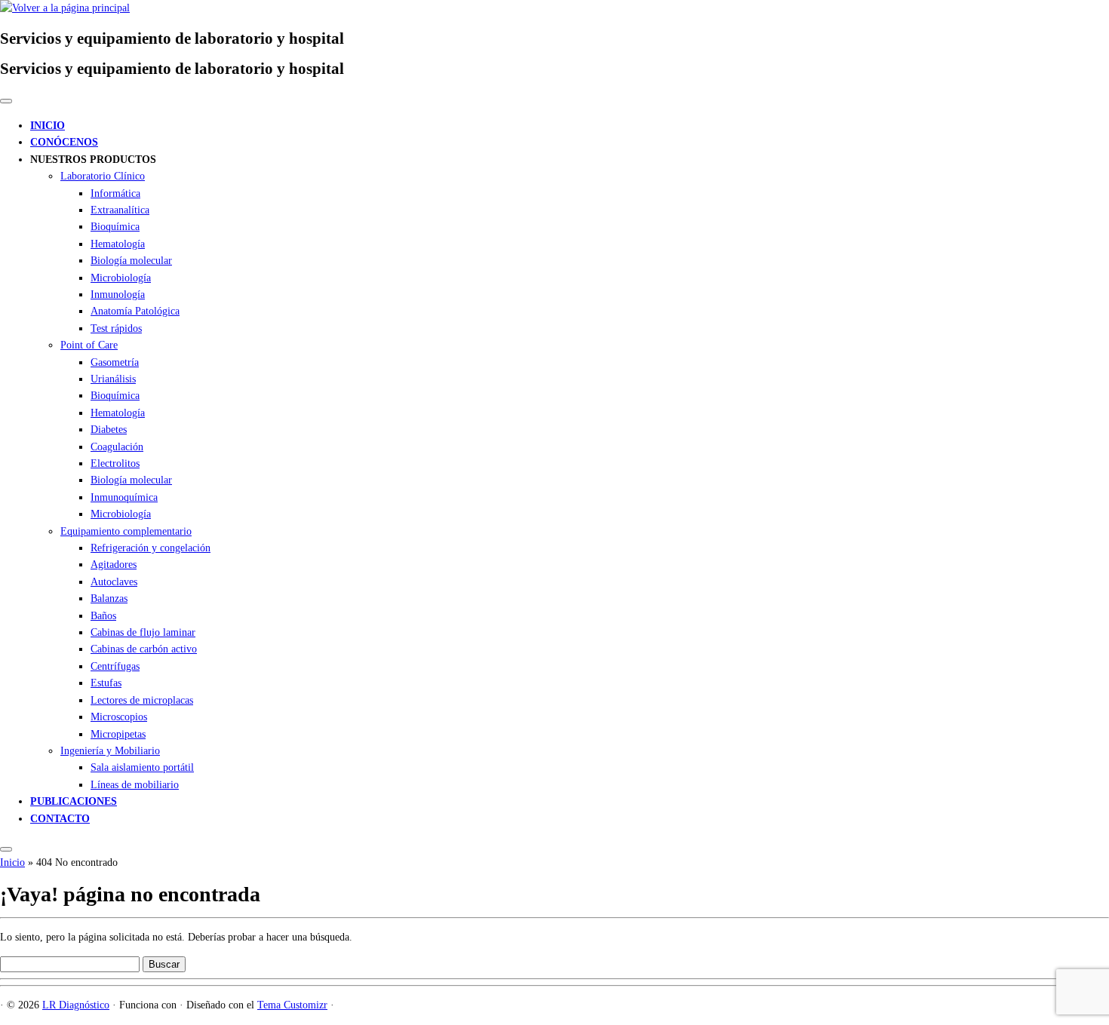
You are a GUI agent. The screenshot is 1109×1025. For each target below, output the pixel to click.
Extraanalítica (120, 210)
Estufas (106, 683)
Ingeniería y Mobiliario (110, 750)
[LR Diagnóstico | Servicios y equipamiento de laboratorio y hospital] (65, 8)
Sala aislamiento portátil (142, 767)
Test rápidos (116, 328)
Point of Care (89, 345)
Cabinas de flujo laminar (143, 632)
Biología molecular (131, 260)
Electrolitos (115, 463)
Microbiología (121, 278)
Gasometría (115, 362)
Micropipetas (118, 734)
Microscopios (119, 717)
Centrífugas (115, 666)
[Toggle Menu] (6, 101)
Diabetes (109, 429)
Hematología (118, 244)
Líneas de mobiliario (135, 784)
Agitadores (114, 564)
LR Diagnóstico (75, 1005)
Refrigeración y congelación (150, 548)
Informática (115, 193)
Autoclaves (114, 582)
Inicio (12, 862)
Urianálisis (113, 379)
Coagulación (117, 447)
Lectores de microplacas (142, 700)
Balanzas (109, 598)
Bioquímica (115, 226)
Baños (103, 615)
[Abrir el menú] (6, 849)
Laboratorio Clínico (102, 176)
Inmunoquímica (124, 497)
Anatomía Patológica (135, 311)
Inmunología (118, 294)
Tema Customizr (292, 1005)
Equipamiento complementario (126, 531)
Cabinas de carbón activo (144, 649)
